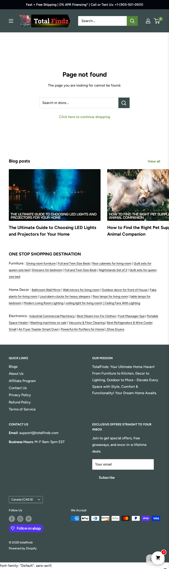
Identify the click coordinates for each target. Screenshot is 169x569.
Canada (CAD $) (22, 499)
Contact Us (18, 388)
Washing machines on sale (48, 323)
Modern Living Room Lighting (43, 303)
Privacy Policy (20, 395)
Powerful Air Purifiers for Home (82, 329)
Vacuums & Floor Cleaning (87, 323)
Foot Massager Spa (131, 316)
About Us (16, 373)
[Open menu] (11, 21)
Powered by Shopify (23, 548)
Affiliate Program (22, 381)
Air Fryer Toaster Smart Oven (38, 329)
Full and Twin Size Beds (74, 263)
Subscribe (107, 477)
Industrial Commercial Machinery (52, 316)
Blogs (13, 366)
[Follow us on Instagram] (20, 519)
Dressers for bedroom (47, 270)
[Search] (132, 21)
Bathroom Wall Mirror (46, 290)
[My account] (148, 20)
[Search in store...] (124, 103)
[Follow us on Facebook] (12, 519)
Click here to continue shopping (84, 117)
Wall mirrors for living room (81, 290)
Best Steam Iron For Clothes (96, 316)
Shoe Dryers (115, 329)
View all (154, 161)
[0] (157, 21)
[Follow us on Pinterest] (29, 519)
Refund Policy (20, 402)
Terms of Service (22, 409)
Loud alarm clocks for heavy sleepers (65, 296)
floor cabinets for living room (111, 263)
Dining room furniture (41, 263)
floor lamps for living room (110, 296)
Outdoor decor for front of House (125, 290)
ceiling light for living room (83, 303)
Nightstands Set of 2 (113, 270)
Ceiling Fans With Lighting (122, 303)
